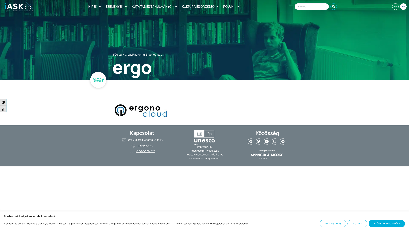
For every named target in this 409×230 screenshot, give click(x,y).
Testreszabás (333, 223)
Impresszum (204, 147)
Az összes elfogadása (387, 223)
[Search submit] (333, 6)
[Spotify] (283, 141)
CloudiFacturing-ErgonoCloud (143, 54)
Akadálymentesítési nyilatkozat (204, 154)
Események (114, 6)
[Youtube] (267, 141)
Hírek (92, 6)
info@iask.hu (145, 145)
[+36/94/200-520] (131, 151)
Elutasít (357, 223)
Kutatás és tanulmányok (152, 6)
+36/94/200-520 (145, 151)
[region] (204, 220)
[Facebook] (251, 141)
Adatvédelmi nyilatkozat (205, 150)
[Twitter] (259, 141)
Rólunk (229, 6)
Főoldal (117, 54)
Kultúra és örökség (198, 6)
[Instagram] (275, 141)
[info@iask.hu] (133, 146)
